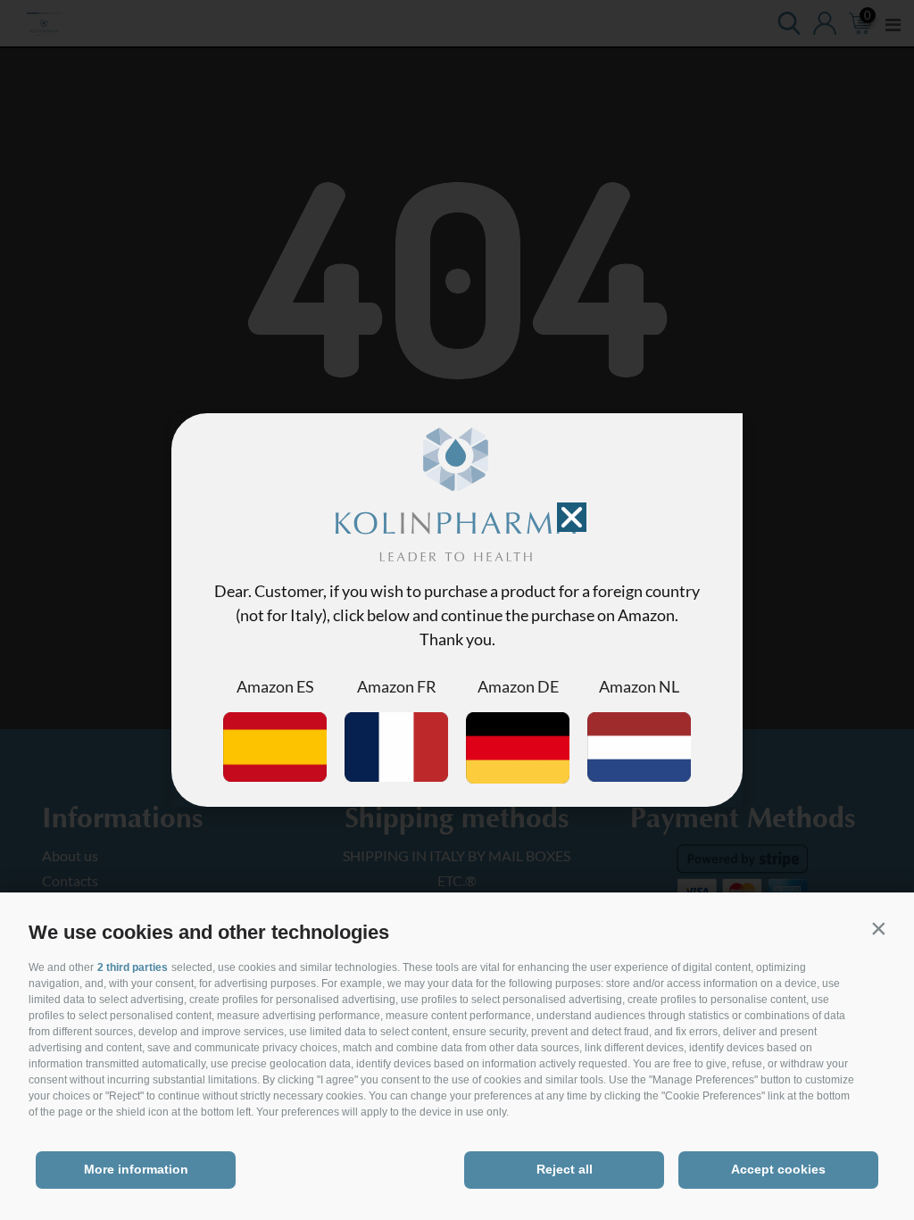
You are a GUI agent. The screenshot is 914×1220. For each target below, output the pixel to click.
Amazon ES (275, 686)
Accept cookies (778, 1169)
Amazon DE (518, 686)
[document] (457, 610)
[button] (878, 928)
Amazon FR (396, 686)
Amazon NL (639, 686)
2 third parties (132, 967)
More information (136, 1169)
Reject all (564, 1169)
